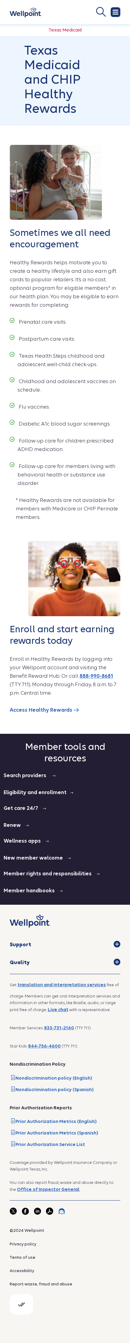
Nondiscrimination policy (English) (53, 1078)
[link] (26, 12)
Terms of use (22, 1257)
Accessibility (22, 1270)
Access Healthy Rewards (41, 710)
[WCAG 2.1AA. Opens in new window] (21, 1304)
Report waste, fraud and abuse (41, 1284)
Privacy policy (23, 1244)
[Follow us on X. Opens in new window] (13, 1211)
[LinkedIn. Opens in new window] (37, 1211)
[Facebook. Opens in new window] (25, 1211)
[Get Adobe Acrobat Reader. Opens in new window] (49, 1211)
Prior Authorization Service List (50, 1144)
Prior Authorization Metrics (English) (56, 1121)
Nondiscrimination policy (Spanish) (54, 1089)
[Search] (79, 12)
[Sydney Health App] (61, 1211)
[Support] (117, 944)
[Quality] (117, 962)
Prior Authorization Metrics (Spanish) (56, 1133)
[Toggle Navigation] (115, 12)
